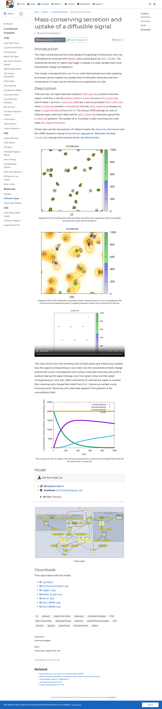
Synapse (7, 194)
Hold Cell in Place (11, 43)
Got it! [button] (150, 705)
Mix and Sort (9, 107)
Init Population (10, 52)
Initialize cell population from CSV (51, 685)
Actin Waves (9, 142)
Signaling (51, 626)
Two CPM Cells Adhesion (10, 101)
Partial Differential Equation (98, 621)
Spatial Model (64, 626)
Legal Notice (112, 697)
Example (94, 137)
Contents (145, 14)
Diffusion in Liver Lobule (11, 178)
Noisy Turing (9, 184)
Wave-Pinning (10, 159)
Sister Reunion (10, 124)
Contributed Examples (11, 30)
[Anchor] (60, 49)
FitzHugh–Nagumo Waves (12, 153)
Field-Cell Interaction (13, 172)
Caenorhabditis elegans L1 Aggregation (54, 679)
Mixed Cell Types (11, 56)
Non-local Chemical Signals (12, 63)
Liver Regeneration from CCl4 (50, 682)
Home (37, 12)
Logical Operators (12, 128)
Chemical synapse (42, 640)
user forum (73, 73)
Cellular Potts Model (62, 616)
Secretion (40, 626)
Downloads (145, 30)
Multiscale (79, 621)
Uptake (95, 626)
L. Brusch (40, 33)
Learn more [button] (76, 705)
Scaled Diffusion (11, 138)
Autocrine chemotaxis (108, 129)
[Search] (150, 4)
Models (9, 24)
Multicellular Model (63, 621)
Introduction (145, 17)
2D (37, 616)
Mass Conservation (44, 621)
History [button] (118, 40)
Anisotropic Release (12, 203)
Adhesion (46, 616)
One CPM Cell (10, 86)
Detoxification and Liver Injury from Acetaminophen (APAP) (61, 674)
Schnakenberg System (10, 166)
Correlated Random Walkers (12, 113)
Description (145, 21)
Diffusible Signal (11, 198)
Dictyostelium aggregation (79, 133)
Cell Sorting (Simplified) (9, 75)
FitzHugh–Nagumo (12, 220)
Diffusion (8, 147)
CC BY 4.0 (60, 697)
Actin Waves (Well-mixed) (12, 214)
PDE (115, 621)
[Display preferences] (155, 4)
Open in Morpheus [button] (78, 40)
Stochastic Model (81, 626)
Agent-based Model (12, 69)
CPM (112, 616)
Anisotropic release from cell (47, 650)
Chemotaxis (9, 81)
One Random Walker (13, 90)
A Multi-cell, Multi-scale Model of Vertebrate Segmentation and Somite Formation (69, 676)
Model (143, 25)
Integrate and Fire (11, 225)
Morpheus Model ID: (50, 39)
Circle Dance (9, 119)
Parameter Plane (11, 95)
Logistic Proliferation (13, 47)
